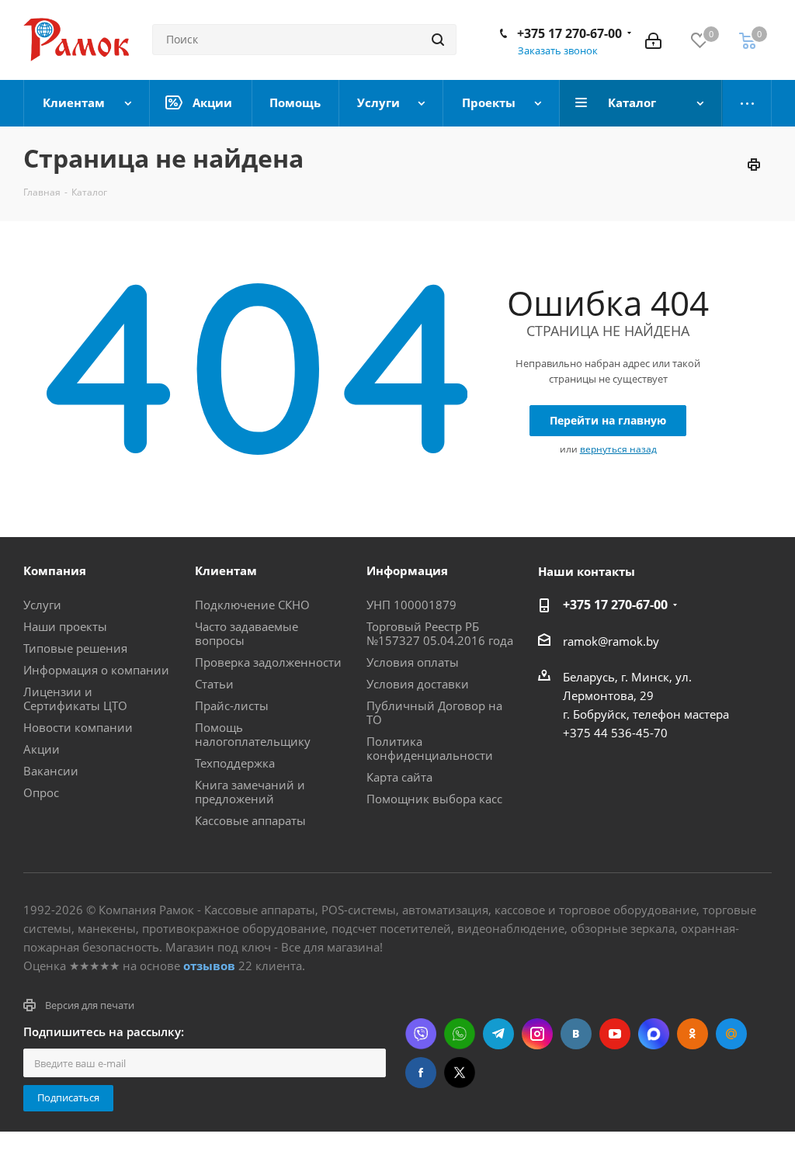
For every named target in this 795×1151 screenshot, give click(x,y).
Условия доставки (417, 684)
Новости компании (78, 727)
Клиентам (226, 570)
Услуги (42, 604)
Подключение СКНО (252, 604)
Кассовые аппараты (250, 820)
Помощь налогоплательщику (253, 734)
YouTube (614, 1033)
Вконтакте (576, 1033)
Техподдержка (235, 763)
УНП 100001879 (411, 604)
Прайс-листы (232, 705)
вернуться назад (618, 449)
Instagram (537, 1033)
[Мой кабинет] (653, 39)
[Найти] (438, 39)
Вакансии (50, 770)
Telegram (498, 1033)
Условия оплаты (412, 662)
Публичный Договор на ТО (434, 712)
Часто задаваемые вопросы (246, 633)
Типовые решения (75, 648)
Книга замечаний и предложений (250, 791)
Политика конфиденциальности (429, 748)
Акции (41, 749)
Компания (54, 570)
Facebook (420, 1072)
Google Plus (731, 1033)
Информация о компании (96, 670)
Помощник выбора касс (434, 798)
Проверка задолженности (268, 662)
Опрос (41, 792)
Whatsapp (459, 1033)
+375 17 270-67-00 (569, 33)
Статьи (214, 684)
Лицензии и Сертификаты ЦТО (75, 698)
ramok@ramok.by (611, 641)
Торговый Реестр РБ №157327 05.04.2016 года (439, 633)
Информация (407, 570)
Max (653, 1033)
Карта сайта (399, 777)
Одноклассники (692, 1033)
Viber (420, 1033)
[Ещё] (747, 103)
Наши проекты (65, 626)
